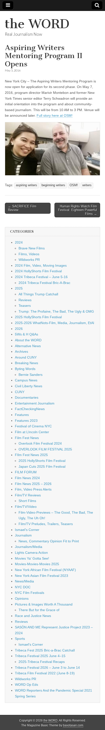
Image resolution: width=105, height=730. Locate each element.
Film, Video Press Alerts (33, 489)
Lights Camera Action (31, 552)
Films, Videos (29, 254)
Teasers (25, 306)
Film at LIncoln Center (32, 432)
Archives (21, 351)
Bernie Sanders (30, 375)
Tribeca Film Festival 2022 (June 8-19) (45, 673)
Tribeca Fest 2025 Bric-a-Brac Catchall (45, 650)
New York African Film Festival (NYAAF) (45, 570)
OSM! (74, 185)
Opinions (22, 598)
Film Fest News (27, 438)
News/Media (24, 581)
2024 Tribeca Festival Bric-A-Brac (44, 283)
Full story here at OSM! (55, 115)
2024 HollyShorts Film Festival (38, 271)
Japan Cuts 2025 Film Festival (42, 466)
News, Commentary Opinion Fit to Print (49, 541)
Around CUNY (26, 357)
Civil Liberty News (28, 386)
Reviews (25, 300)
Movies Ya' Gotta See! (32, 558)
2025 (19, 288)
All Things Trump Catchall (38, 294)
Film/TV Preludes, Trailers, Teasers (46, 524)
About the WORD (28, 340)
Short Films (27, 501)
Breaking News (26, 363)
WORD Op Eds (26, 684)
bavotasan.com (73, 725)
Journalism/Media (28, 547)
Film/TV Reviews (28, 495)
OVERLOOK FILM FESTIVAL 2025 (45, 449)
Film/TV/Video (26, 507)
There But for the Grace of (39, 610)
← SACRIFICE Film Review (22, 208)
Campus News (26, 380)
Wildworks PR (29, 260)
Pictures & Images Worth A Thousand (44, 604)
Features (22, 415)
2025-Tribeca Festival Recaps (42, 662)
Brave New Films (32, 248)
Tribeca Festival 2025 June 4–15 (40, 656)
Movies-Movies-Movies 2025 (37, 564)
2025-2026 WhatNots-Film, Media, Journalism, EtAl (54, 323)
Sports (20, 639)
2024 (19, 242)
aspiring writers (26, 185)
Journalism (23, 535)
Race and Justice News (33, 616)
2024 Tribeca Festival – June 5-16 (41, 277)
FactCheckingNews (30, 409)
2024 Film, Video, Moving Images (41, 265)
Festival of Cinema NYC (33, 426)
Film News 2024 (27, 478)
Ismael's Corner (27, 530)
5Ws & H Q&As (26, 334)
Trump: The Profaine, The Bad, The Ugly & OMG (56, 311)
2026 (19, 329)
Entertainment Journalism (34, 403)
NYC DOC (23, 587)
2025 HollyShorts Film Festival (38, 317)
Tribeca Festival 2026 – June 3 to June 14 (47, 667)
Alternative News (28, 346)
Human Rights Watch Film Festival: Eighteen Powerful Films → (77, 210)
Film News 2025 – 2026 (33, 484)
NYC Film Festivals (29, 593)
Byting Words (25, 369)
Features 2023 (26, 420)
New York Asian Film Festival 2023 (41, 576)
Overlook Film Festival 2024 (40, 443)
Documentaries (26, 397)
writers (87, 185)
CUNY (19, 392)
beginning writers (53, 185)
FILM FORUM (26, 472)
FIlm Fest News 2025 (31, 455)
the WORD (37, 24)
